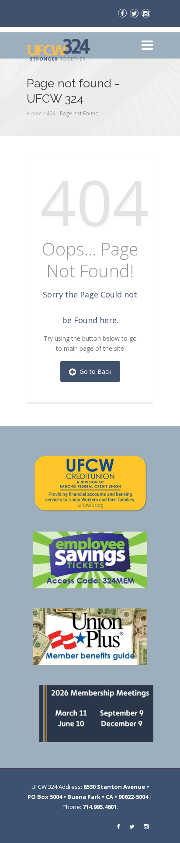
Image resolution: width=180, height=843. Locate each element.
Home (34, 113)
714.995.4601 (100, 807)
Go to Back (93, 371)
